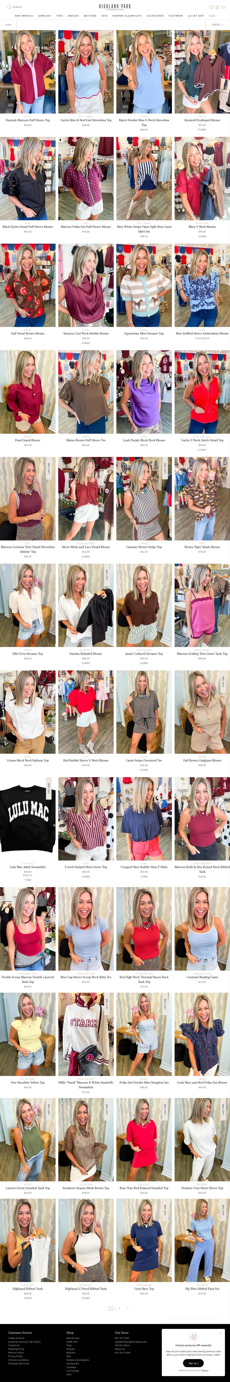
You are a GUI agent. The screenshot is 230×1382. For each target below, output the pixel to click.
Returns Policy (15, 1352)
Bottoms (71, 1352)
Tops (69, 1345)
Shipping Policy (16, 1348)
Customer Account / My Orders (24, 1341)
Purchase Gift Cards (18, 1363)
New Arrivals (73, 1338)
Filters (8, 25)
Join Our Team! (123, 1352)
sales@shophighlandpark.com (131, 1341)
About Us (120, 1348)
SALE (69, 1374)
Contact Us (14, 1345)
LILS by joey (73, 1370)
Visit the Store (122, 1345)
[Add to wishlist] (4, 34)
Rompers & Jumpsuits (78, 1359)
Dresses (71, 1348)
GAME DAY (72, 1341)
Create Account (16, 1338)
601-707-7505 (122, 1338)
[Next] (127, 1308)
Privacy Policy (15, 1356)
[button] (14, 7)
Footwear (71, 1367)
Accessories (73, 1363)
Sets (69, 1356)
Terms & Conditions (18, 1359)
